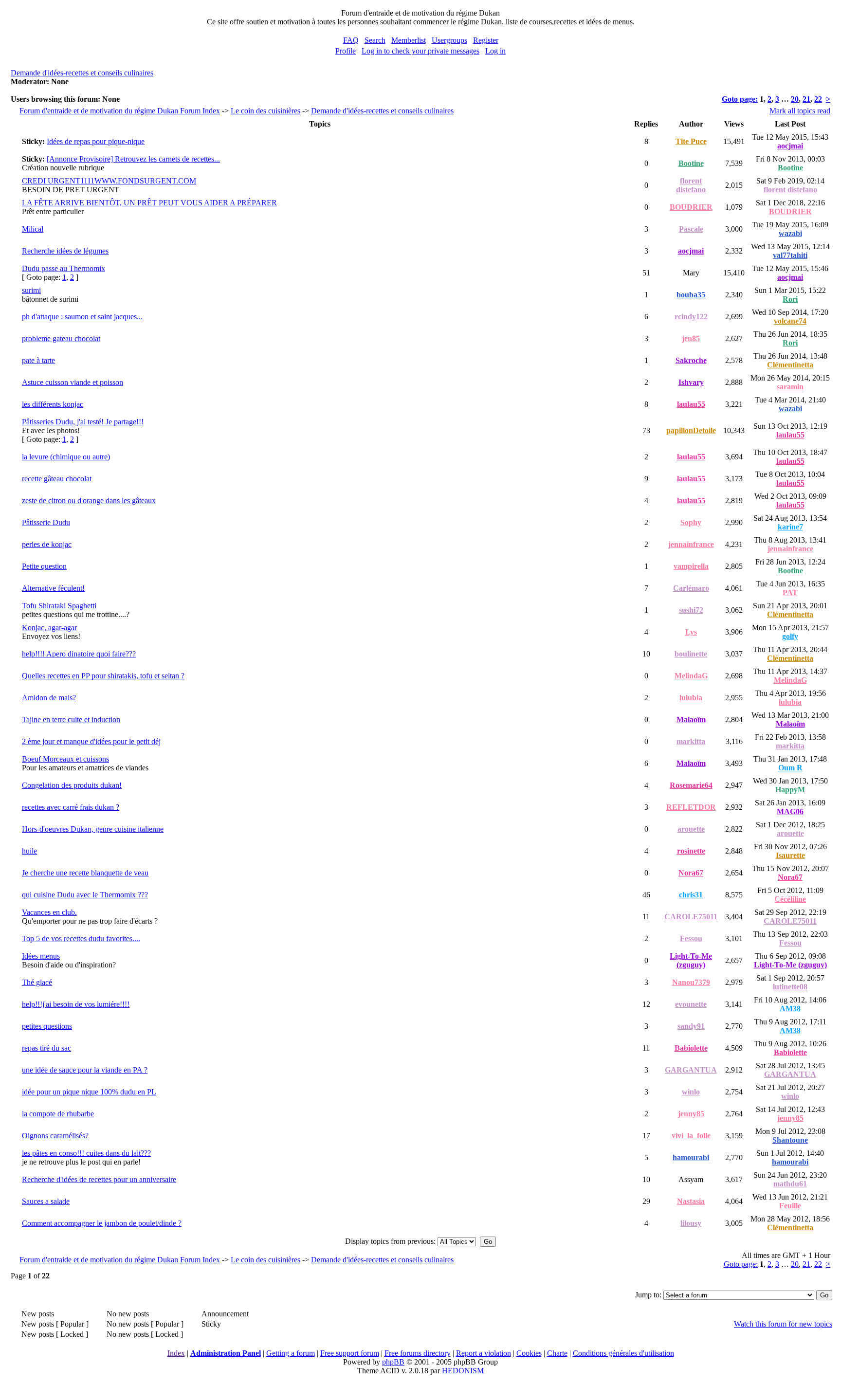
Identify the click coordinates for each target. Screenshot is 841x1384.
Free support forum (349, 1353)
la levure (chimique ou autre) (66, 457)
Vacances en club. (49, 912)
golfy (790, 636)
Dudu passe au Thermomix (63, 268)
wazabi (790, 233)
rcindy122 (691, 316)
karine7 (790, 527)
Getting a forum (290, 1353)
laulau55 (691, 404)
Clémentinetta (790, 365)
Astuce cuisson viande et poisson (72, 382)
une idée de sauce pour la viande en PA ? (84, 1070)
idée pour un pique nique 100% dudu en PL (89, 1092)
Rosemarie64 (691, 785)
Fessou (691, 938)
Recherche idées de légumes (65, 251)
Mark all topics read (799, 111)
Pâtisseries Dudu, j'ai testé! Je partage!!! (83, 422)
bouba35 (690, 295)
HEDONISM (463, 1370)
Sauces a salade (46, 1201)
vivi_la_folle (691, 1135)
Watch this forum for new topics (783, 1324)
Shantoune (790, 1140)
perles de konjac (47, 544)
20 (795, 99)
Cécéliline (790, 899)
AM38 (790, 1008)
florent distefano (691, 185)
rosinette (691, 851)
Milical (32, 229)
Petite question (44, 566)
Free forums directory (417, 1353)
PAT (790, 592)
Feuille (790, 1206)
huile (29, 851)
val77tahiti (790, 255)
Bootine (691, 163)
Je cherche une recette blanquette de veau (85, 873)
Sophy (690, 522)
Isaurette (790, 855)
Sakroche (691, 360)
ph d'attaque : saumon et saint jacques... (82, 316)
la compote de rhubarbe (58, 1114)
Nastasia (691, 1201)
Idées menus (41, 956)
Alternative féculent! (53, 588)
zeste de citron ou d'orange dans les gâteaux (89, 500)
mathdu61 (790, 1184)
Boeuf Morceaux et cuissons (65, 759)
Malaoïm (691, 719)
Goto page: (740, 99)
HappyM (790, 789)
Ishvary (691, 382)
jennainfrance (691, 544)
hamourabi (691, 1157)
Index (176, 1353)
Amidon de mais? (49, 697)
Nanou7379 (691, 982)
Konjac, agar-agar (49, 627)
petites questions (47, 1026)
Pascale (691, 229)
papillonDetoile (691, 430)
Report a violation (483, 1353)
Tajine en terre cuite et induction (71, 719)
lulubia (690, 697)
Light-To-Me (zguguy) (691, 960)
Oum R (790, 768)
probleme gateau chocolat (61, 338)
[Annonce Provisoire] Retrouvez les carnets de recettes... (133, 159)
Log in (495, 51)
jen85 (691, 338)
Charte (557, 1353)
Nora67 (690, 873)
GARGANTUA (691, 1070)
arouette (691, 829)
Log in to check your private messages (420, 51)
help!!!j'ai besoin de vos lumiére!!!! (75, 1004)
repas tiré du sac (46, 1048)
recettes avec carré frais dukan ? (70, 807)
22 (818, 99)
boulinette (691, 654)
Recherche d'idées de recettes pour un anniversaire (99, 1179)
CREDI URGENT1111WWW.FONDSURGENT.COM (109, 181)
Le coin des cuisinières (265, 111)
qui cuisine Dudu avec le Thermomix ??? (85, 895)
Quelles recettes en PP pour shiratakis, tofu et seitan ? (103, 676)
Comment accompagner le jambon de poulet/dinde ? (102, 1223)
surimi (31, 290)
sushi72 (691, 610)
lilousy (690, 1223)
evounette (691, 1004)
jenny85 (691, 1114)
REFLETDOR (691, 807)
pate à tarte (38, 360)
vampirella (691, 566)
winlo (691, 1092)
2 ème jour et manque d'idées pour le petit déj (91, 741)
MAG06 (790, 811)
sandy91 (691, 1026)
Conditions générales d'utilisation (623, 1353)
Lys (691, 632)
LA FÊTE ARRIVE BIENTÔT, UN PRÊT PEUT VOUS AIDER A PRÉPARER (149, 203)
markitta (690, 741)
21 (806, 99)
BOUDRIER (691, 207)
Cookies (529, 1353)
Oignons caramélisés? (55, 1135)
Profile (345, 51)
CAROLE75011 (690, 916)
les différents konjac (52, 404)
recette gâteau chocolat (56, 478)
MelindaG (691, 676)
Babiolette (691, 1048)
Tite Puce (691, 141)
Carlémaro (691, 588)
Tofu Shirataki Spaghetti (59, 605)
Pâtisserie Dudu (46, 522)
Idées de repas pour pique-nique (96, 141)
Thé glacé (37, 982)
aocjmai (790, 146)
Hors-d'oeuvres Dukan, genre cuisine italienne (93, 829)
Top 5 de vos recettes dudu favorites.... (81, 938)
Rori (790, 299)
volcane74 (790, 321)
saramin (790, 386)
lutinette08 (790, 987)
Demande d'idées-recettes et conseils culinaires (82, 73)
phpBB (393, 1362)
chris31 (691, 895)
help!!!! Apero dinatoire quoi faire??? (79, 654)
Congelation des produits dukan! (72, 785)
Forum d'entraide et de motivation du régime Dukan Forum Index (119, 111)
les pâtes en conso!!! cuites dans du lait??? (86, 1153)
